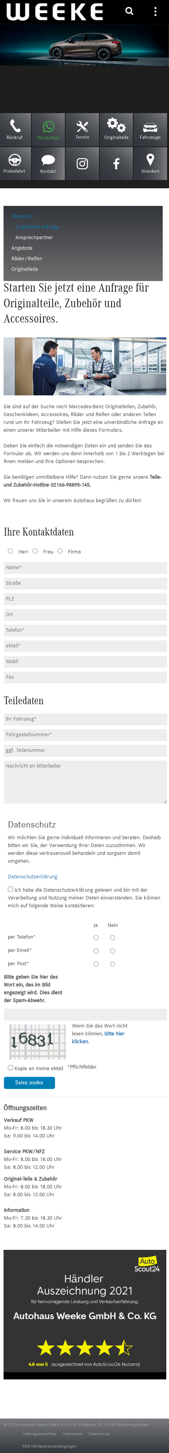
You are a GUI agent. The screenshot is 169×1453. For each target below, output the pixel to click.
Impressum (72, 1434)
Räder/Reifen (26, 259)
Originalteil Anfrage (37, 227)
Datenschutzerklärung (32, 877)
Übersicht (22, 217)
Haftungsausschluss (39, 1434)
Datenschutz (99, 1434)
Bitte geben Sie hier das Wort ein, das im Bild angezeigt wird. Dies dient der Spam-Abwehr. (33, 989)
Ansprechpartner (34, 238)
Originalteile (24, 269)
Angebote (22, 248)
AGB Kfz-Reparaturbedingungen (49, 1446)
